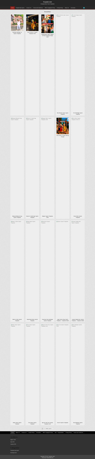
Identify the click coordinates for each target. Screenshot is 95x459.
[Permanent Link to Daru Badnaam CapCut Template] (78, 372)
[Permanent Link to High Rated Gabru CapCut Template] (32, 269)
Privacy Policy (60, 7)
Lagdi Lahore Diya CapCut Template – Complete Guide (63, 320)
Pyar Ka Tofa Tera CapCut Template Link (47, 423)
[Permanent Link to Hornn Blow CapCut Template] (78, 166)
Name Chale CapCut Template (17, 423)
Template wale (47, 2)
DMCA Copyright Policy (50, 7)
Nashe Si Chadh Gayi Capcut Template (32, 217)
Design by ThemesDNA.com (47, 457)
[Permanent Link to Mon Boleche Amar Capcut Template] (62, 63)
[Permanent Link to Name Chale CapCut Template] (17, 372)
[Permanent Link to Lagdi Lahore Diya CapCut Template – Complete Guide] (62, 269)
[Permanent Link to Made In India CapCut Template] (17, 269)
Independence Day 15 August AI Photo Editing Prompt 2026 (47, 36)
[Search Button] (84, 8)
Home (12, 7)
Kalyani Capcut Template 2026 (47, 217)
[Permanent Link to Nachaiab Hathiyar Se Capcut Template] (17, 22)
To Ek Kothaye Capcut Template (78, 113)
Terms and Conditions (38, 7)
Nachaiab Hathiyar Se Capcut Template (17, 33)
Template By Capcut (20, 7)
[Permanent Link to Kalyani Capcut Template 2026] (47, 166)
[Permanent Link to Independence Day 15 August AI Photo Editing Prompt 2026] (47, 23)
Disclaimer (73, 7)
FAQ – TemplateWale (59, 432)
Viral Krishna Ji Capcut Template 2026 (32, 33)
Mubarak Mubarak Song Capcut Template (17, 217)
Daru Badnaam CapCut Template (77, 423)
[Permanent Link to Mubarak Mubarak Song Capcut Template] (17, 166)
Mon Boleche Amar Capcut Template (62, 113)
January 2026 (13, 444)
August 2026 (13, 439)
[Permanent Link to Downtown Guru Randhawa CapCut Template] (47, 269)
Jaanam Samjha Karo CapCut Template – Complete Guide (78, 320)
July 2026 (12, 442)
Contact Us (28, 7)
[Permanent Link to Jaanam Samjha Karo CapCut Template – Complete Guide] (78, 269)
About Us (67, 7)
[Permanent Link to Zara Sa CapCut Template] (62, 372)
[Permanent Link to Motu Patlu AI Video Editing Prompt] (62, 126)
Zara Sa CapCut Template (62, 422)
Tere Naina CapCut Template (32, 423)
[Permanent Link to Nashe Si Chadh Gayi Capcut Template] (32, 166)
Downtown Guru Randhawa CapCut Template (47, 320)
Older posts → (49, 428)
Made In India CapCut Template (17, 320)
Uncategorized (13, 452)
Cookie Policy (31, 432)
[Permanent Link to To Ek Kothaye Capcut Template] (78, 63)
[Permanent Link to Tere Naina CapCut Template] (32, 372)
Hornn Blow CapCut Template (78, 217)
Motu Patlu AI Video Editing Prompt (63, 136)
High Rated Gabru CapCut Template (32, 320)
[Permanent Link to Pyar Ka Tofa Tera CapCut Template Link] (47, 372)
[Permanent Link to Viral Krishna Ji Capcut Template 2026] (32, 22)
